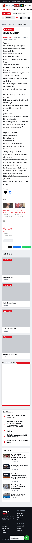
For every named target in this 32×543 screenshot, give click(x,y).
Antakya (4, 526)
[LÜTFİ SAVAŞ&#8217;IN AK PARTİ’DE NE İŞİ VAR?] (8, 223)
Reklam (28, 1)
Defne (4, 530)
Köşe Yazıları (12, 24)
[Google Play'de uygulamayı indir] (22, 5)
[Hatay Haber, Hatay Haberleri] (11, 5)
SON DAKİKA (6, 9)
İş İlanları (20, 520)
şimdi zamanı (8, 240)
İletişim (23, 1)
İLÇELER (22, 9)
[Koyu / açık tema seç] (30, 5)
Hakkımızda (20, 526)
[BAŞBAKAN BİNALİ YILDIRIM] (8, 205)
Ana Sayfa (4, 24)
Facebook (17, 247)
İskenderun (5, 528)
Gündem (20, 513)
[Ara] (26, 5)
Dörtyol (4, 532)
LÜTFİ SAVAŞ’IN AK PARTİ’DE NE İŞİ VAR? (7, 229)
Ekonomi (20, 515)
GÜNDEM (15, 9)
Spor (18, 517)
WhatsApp (26, 247)
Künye (18, 1)
